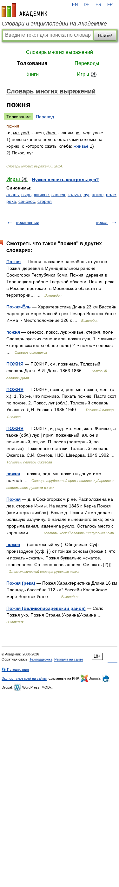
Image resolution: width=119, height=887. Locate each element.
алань (12, 194)
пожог (102, 222)
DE (86, 5)
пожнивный (27, 222)
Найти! (105, 35)
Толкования (32, 63)
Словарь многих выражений (59, 52)
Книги (32, 74)
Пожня (13, 261)
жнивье (41, 194)
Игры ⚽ (87, 74)
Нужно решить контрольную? (65, 179)
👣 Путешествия (15, 669)
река (11, 201)
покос (97, 194)
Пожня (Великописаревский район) (46, 608)
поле (111, 194)
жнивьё (81, 146)
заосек (58, 194)
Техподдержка (41, 659)
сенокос (26, 201)
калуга (74, 194)
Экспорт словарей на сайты (24, 678)
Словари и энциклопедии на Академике (54, 23)
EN (75, 5)
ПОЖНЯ (14, 363)
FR (110, 5)
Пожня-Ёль (18, 306)
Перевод (45, 116)
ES (98, 5)
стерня (44, 201)
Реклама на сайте (68, 659)
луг (86, 194)
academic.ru (24, 10)
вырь (26, 194)
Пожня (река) (20, 583)
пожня (13, 332)
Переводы (87, 63)
